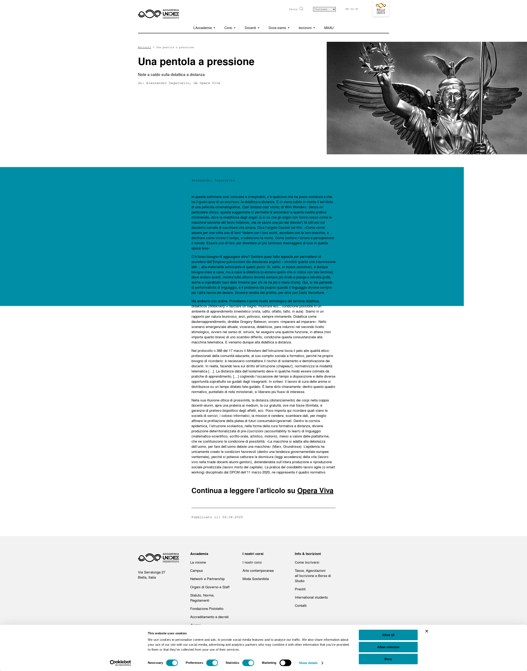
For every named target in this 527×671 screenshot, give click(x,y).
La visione (198, 562)
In (352, 9)
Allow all (388, 635)
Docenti (250, 28)
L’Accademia (202, 28)
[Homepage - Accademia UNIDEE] (158, 11)
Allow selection (388, 647)
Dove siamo (277, 28)
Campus (196, 570)
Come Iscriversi (307, 562)
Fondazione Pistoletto (206, 608)
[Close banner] (426, 631)
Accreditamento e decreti (209, 616)
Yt (357, 9)
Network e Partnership (207, 578)
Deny (388, 659)
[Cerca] (300, 9)
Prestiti (300, 589)
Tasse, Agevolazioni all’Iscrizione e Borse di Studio (313, 575)
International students (311, 597)
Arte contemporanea (258, 570)
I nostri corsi (252, 562)
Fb (347, 9)
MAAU (329, 28)
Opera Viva (315, 490)
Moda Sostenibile (256, 578)
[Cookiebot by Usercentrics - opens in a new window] (121, 663)
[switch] (212, 662)
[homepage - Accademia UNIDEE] (158, 558)
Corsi (228, 28)
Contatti (301, 605)
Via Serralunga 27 (151, 572)
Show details (308, 663)
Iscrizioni (305, 28)
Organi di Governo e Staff (210, 587)
